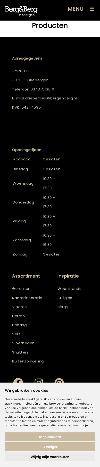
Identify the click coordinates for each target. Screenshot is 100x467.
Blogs (63, 306)
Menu (76, 9)
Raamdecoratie (27, 297)
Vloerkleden (23, 343)
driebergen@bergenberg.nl (51, 98)
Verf (16, 334)
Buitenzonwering (28, 361)
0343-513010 (42, 89)
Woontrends (69, 288)
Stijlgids (65, 297)
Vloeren (19, 306)
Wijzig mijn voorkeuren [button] (50, 457)
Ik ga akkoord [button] (50, 437)
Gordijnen (21, 288)
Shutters (20, 352)
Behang (19, 324)
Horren (18, 315)
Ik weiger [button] (50, 447)
